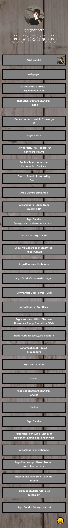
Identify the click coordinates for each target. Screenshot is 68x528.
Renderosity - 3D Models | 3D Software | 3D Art (34, 149)
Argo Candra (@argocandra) (34, 507)
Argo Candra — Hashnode (34, 264)
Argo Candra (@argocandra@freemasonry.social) (34, 223)
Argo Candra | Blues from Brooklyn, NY (34, 207)
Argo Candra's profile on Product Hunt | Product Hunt (34, 464)
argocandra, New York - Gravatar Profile (34, 478)
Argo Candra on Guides (34, 192)
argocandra (34, 135)
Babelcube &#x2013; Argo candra (34, 335)
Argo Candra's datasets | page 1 (34, 278)
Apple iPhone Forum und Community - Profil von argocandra (34, 166)
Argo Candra (34, 60)
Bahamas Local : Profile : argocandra (34, 350)
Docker (34, 407)
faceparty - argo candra (34, 235)
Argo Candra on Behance (34, 450)
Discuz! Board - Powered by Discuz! (34, 178)
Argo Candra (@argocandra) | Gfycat (34, 393)
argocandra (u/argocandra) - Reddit (34, 103)
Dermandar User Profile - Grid (34, 292)
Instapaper (34, 74)
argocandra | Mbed (34, 364)
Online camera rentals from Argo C (34, 121)
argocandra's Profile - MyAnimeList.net (34, 88)
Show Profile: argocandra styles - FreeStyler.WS (34, 250)
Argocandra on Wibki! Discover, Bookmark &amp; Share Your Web (34, 321)
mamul (34, 378)
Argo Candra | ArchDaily (34, 307)
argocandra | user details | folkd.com (34, 493)
